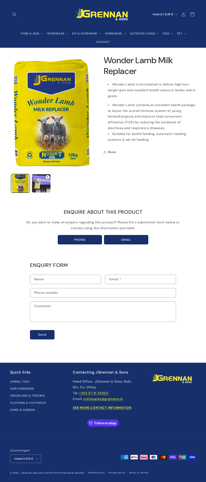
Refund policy (96, 472)
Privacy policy (116, 472)
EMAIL (126, 240)
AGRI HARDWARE (22, 388)
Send (42, 335)
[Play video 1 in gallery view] (41, 183)
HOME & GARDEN (22, 410)
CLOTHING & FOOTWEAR (28, 403)
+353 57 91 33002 (93, 393)
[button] (14, 14)
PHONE (79, 240)
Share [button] (112, 152)
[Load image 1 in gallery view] (20, 183)
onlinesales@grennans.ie (103, 399)
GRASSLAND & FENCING (27, 395)
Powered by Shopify (72, 472)
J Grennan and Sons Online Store (40, 472)
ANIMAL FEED (20, 381)
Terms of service (138, 472)
